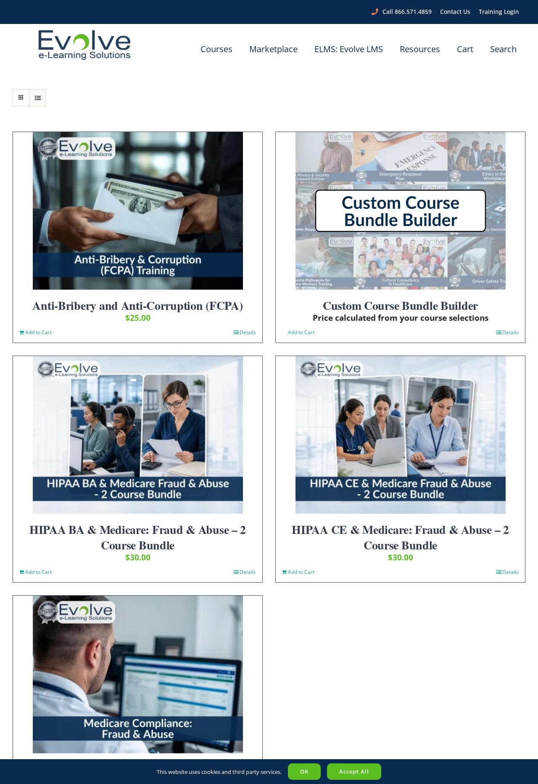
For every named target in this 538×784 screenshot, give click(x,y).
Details (248, 332)
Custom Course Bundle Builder (400, 305)
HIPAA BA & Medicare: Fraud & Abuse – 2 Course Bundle (137, 537)
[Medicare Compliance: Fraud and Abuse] (137, 674)
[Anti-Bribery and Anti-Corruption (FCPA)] (137, 211)
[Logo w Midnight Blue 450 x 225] (84, 32)
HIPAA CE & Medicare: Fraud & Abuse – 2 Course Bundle (400, 537)
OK (304, 771)
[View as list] (37, 98)
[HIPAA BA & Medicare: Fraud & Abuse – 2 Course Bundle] (137, 435)
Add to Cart (38, 332)
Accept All (354, 771)
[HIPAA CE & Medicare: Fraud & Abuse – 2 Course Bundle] (400, 435)
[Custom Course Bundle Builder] (400, 211)
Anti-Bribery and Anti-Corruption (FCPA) (137, 305)
